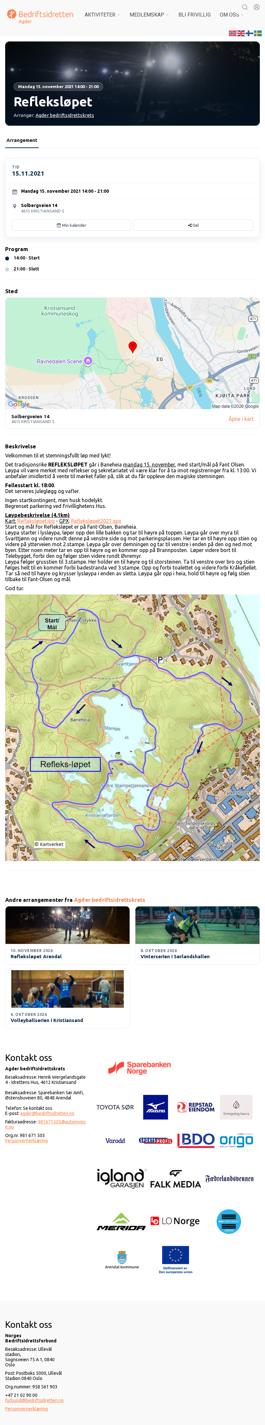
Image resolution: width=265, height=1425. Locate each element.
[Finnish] (250, 33)
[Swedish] (258, 33)
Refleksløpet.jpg (36, 521)
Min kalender (73, 225)
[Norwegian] (233, 33)
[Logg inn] (256, 7)
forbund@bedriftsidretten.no (34, 1400)
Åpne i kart (241, 419)
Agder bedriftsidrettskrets (65, 115)
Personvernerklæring (26, 1140)
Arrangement (21, 140)
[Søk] (245, 7)
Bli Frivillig (194, 15)
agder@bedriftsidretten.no (47, 1113)
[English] (241, 33)
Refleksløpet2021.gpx (96, 521)
